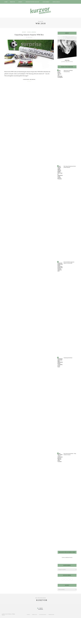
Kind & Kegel (56, 1)
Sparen (20, 1)
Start (6, 1)
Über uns (12, 1)
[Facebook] (63, 579)
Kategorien (46, 1)
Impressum (51, 614)
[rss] (78, 614)
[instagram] (68, 1)
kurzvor (41, 600)
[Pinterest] (71, 579)
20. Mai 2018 (29, 37)
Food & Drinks (31, 32)
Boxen (24, 32)
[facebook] (64, 1)
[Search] (76, 1)
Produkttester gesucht (32, 1)
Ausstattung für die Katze (68, 357)
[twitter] (66, 1)
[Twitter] (65, 579)
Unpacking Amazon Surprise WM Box (29, 35)
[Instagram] (68, 579)
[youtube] (71, 1)
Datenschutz (42, 614)
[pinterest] (69, 1)
